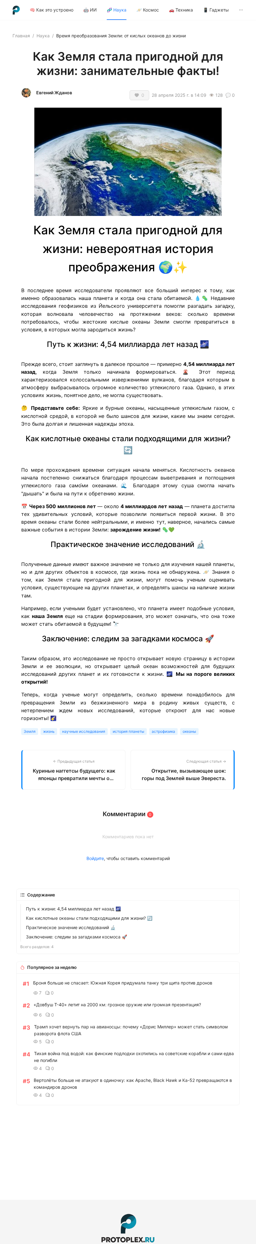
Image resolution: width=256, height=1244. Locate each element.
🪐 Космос (147, 9)
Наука (43, 35)
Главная (21, 35)
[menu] (137, 10)
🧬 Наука (116, 9)
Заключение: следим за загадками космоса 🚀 (76, 936)
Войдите (95, 858)
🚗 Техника (181, 9)
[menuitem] (51, 10)
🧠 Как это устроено (51, 9)
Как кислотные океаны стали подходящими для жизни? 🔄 (89, 918)
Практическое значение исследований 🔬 (71, 927)
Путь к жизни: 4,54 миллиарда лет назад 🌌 (73, 908)
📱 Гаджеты (216, 9)
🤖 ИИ (90, 9)
